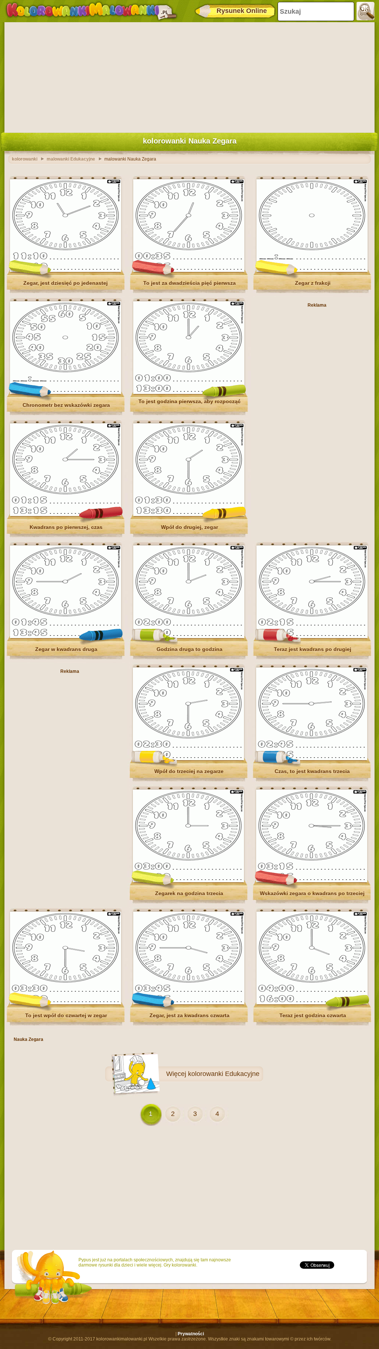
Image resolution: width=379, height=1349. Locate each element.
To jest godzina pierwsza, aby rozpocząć (189, 401)
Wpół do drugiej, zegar (189, 527)
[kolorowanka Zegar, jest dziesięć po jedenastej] (65, 270)
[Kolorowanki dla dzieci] (91, 11)
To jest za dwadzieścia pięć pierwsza (189, 283)
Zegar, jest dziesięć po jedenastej (66, 283)
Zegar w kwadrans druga (66, 649)
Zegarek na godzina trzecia (189, 893)
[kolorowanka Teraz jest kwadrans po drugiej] (312, 636)
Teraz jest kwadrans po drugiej (312, 649)
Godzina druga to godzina (189, 649)
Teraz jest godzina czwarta (312, 1015)
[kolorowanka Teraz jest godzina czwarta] (312, 1002)
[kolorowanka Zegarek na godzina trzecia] (188, 880)
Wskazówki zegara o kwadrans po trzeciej (312, 893)
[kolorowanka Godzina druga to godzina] (188, 636)
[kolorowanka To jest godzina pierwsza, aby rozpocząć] (188, 392)
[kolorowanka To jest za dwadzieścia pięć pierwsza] (188, 270)
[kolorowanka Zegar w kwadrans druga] (65, 636)
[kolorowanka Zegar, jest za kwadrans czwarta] (188, 1002)
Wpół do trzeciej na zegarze (189, 771)
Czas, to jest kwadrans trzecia (312, 771)
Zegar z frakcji (313, 283)
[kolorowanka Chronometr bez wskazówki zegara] (65, 392)
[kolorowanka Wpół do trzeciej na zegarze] (188, 758)
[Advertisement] (189, 76)
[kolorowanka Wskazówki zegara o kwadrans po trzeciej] (311, 880)
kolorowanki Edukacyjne (223, 1073)
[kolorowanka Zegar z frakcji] (312, 270)
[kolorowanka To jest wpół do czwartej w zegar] (65, 1002)
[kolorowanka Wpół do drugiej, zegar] (188, 514)
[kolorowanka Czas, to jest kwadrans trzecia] (311, 758)
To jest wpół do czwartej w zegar (66, 1015)
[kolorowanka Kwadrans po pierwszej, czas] (65, 514)
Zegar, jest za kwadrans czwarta (189, 1015)
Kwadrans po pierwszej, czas (66, 527)
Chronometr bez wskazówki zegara (66, 405)
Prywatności (191, 1333)
